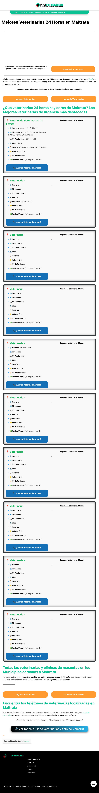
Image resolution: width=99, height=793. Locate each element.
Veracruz (24, 12)
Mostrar (27, 741)
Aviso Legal (31, 766)
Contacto (30, 763)
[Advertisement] (49, 47)
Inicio (17, 12)
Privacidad (31, 772)
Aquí (91, 79)
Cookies (30, 769)
